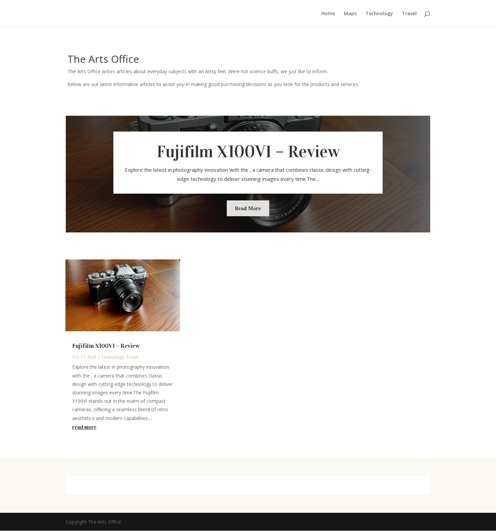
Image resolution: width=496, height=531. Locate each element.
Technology (379, 14)
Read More (248, 208)
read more (84, 427)
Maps (350, 14)
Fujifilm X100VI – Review (248, 151)
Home (328, 14)
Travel (409, 14)
